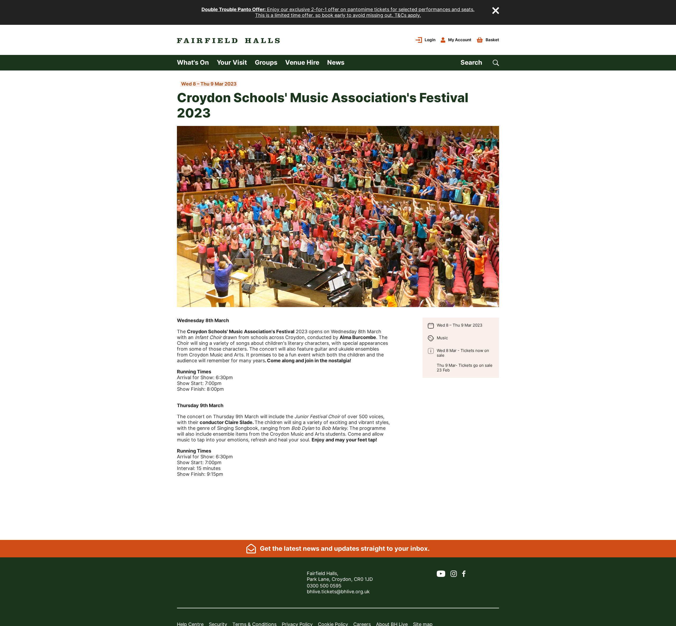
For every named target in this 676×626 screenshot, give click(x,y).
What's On (193, 62)
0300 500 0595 (324, 586)
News (335, 62)
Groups (266, 62)
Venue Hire (302, 62)
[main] (338, 305)
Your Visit (232, 62)
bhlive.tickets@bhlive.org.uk (338, 591)
